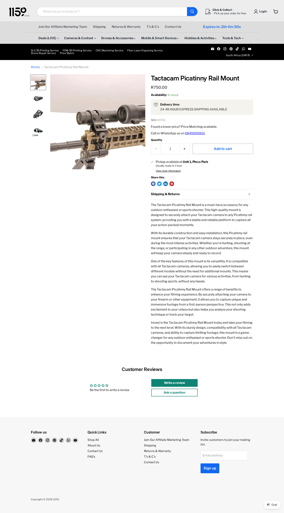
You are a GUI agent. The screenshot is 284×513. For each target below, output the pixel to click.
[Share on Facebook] (153, 183)
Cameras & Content (79, 38)
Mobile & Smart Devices (159, 38)
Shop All (93, 440)
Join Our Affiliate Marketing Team (62, 27)
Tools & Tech (231, 38)
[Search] (192, 11)
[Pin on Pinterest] (171, 183)
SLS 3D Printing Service (45, 50)
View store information (168, 171)
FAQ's (91, 456)
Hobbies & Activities (200, 38)
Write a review (174, 383)
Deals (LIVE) (47, 38)
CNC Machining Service (109, 50)
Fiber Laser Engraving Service (145, 50)
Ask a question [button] (174, 392)
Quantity (156, 139)
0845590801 (195, 133)
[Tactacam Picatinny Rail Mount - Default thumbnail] (38, 82)
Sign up (210, 468)
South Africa (238, 55)
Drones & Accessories (117, 38)
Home (35, 67)
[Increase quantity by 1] (185, 149)
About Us (94, 445)
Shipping (99, 27)
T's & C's (153, 27)
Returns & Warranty (126, 27)
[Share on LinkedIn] (165, 183)
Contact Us (173, 27)
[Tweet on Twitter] (159, 183)
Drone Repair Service (43, 53)
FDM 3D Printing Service (77, 50)
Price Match (67, 53)
